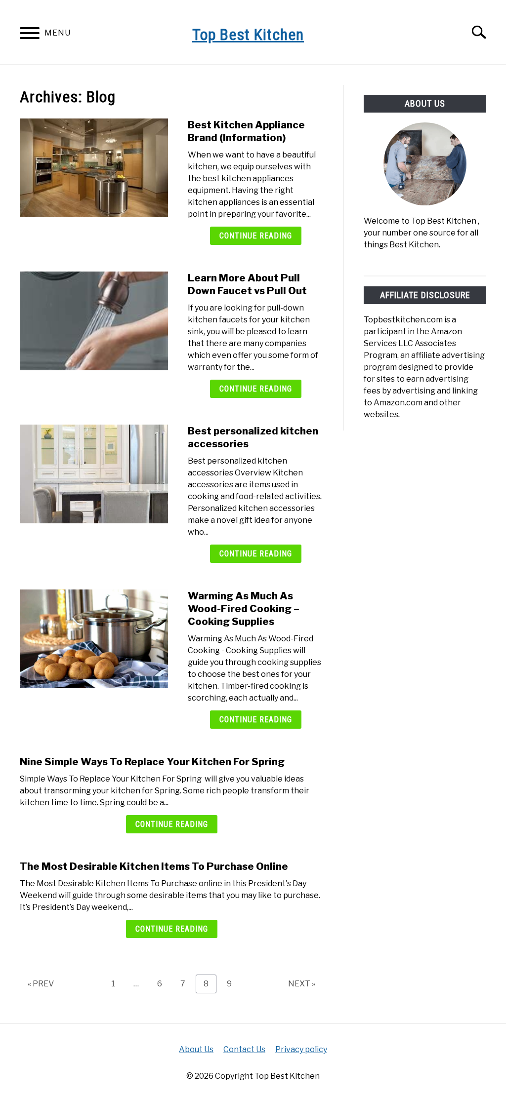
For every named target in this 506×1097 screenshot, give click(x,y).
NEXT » (301, 983)
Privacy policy (301, 1049)
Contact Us (244, 1049)
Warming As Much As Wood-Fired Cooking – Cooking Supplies (243, 608)
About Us (196, 1049)
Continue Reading (255, 235)
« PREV (41, 983)
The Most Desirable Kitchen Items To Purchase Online (154, 866)
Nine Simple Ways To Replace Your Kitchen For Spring (152, 762)
